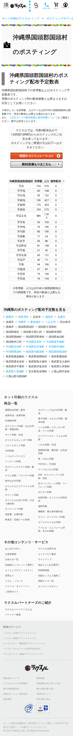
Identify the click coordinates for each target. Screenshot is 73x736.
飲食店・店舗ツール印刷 (17, 519)
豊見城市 (35, 321)
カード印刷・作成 (14, 435)
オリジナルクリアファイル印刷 (19, 488)
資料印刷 (42, 506)
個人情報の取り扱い (45, 689)
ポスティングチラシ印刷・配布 (19, 469)
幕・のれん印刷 (46, 459)
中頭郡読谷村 (34, 341)
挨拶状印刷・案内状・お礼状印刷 (52, 452)
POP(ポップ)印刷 (47, 464)
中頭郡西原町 (14, 351)
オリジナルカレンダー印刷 (18, 440)
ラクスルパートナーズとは (18, 609)
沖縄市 (22, 321)
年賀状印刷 (10, 420)
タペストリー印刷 (14, 509)
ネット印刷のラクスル (21, 397)
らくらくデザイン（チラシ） (19, 570)
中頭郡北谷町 (14, 346)
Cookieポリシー (43, 694)
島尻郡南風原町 (58, 351)
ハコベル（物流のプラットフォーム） (20, 638)
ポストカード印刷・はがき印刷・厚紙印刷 (19, 428)
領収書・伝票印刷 (14, 514)
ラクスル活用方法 (47, 548)
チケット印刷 (11, 495)
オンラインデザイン (48, 586)
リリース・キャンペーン (17, 586)
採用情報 (40, 678)
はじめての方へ (13, 548)
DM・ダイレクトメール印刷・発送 (51, 477)
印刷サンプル (48, 575)
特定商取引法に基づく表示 (48, 683)
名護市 (61, 316)
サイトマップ (45, 559)
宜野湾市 (23, 316)
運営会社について (11, 678)
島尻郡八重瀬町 (15, 371)
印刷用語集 (43, 570)
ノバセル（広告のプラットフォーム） (20, 633)
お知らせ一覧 (11, 559)
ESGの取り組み (43, 699)
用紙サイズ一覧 (46, 581)
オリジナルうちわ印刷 (49, 522)
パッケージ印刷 (13, 461)
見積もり (9, 575)
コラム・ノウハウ (14, 581)
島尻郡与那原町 (35, 351)
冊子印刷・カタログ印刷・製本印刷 (52, 420)
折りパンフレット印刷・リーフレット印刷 (52, 485)
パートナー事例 (13, 614)
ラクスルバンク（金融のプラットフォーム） (23, 654)
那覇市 (10, 316)
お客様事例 (10, 554)
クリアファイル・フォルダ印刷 (52, 438)
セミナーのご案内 (47, 554)
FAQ (48, 565)
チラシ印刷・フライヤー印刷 (19, 475)
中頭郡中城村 (56, 346)
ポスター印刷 (45, 492)
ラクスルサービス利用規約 (15, 683)
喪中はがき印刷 (13, 481)
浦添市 (49, 316)
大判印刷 (9, 450)
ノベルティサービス (15, 456)
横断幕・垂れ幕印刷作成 (50, 511)
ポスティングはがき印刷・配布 (52, 412)
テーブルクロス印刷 (48, 469)
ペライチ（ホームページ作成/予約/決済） (22, 649)
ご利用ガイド (11, 591)
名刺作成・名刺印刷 (15, 415)
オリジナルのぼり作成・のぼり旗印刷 (19, 502)
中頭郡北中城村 (35, 346)
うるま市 (50, 321)
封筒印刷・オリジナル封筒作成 (52, 499)
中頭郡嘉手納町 (55, 341)
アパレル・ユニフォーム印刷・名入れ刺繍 (51, 529)
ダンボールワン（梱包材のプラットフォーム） (24, 644)
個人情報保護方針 (11, 689)
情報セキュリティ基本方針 (15, 694)
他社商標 (7, 699)
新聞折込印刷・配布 (15, 410)
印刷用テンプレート (18, 565)
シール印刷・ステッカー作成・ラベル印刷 (51, 429)
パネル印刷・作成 (47, 444)
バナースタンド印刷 (15, 445)
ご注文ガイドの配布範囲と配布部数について (33, 117)
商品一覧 (11, 403)
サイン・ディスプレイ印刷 (51, 517)
